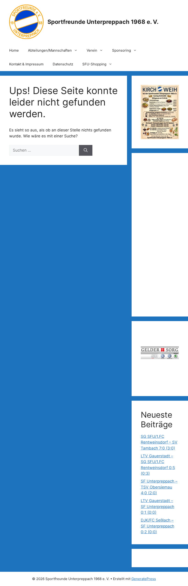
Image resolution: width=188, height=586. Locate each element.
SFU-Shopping (94, 64)
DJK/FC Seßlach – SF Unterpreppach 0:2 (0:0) (157, 526)
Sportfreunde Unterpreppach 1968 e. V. (102, 21)
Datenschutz (63, 64)
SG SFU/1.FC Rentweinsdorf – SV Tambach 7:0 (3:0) (159, 442)
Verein (92, 50)
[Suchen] (85, 150)
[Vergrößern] (173, 91)
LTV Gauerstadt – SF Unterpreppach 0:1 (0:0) (157, 506)
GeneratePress (143, 579)
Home (14, 50)
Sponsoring (121, 50)
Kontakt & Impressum (26, 64)
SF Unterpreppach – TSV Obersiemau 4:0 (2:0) (159, 487)
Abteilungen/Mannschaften (50, 50)
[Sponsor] (160, 354)
